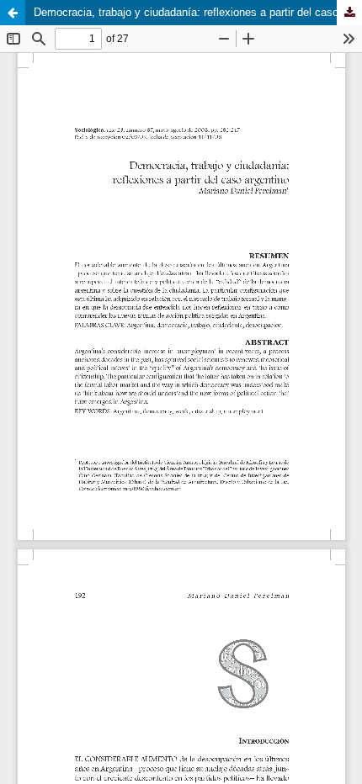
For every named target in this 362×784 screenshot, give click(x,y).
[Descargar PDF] (349, 12)
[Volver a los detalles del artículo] (12, 12)
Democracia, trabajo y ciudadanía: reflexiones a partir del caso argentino (198, 12)
